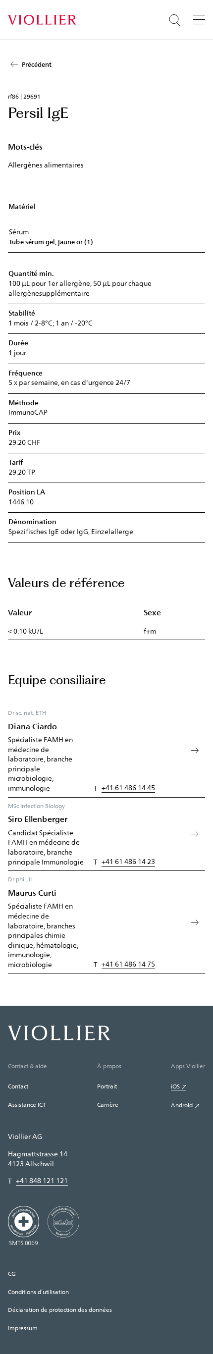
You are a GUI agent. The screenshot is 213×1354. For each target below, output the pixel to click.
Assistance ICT (27, 1104)
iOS (175, 1086)
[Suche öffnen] (175, 20)
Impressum (23, 1328)
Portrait (107, 1086)
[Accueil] (42, 20)
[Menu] (199, 19)
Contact (18, 1086)
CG (12, 1273)
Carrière (107, 1104)
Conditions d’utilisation (38, 1292)
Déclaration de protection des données (60, 1309)
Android (182, 1105)
